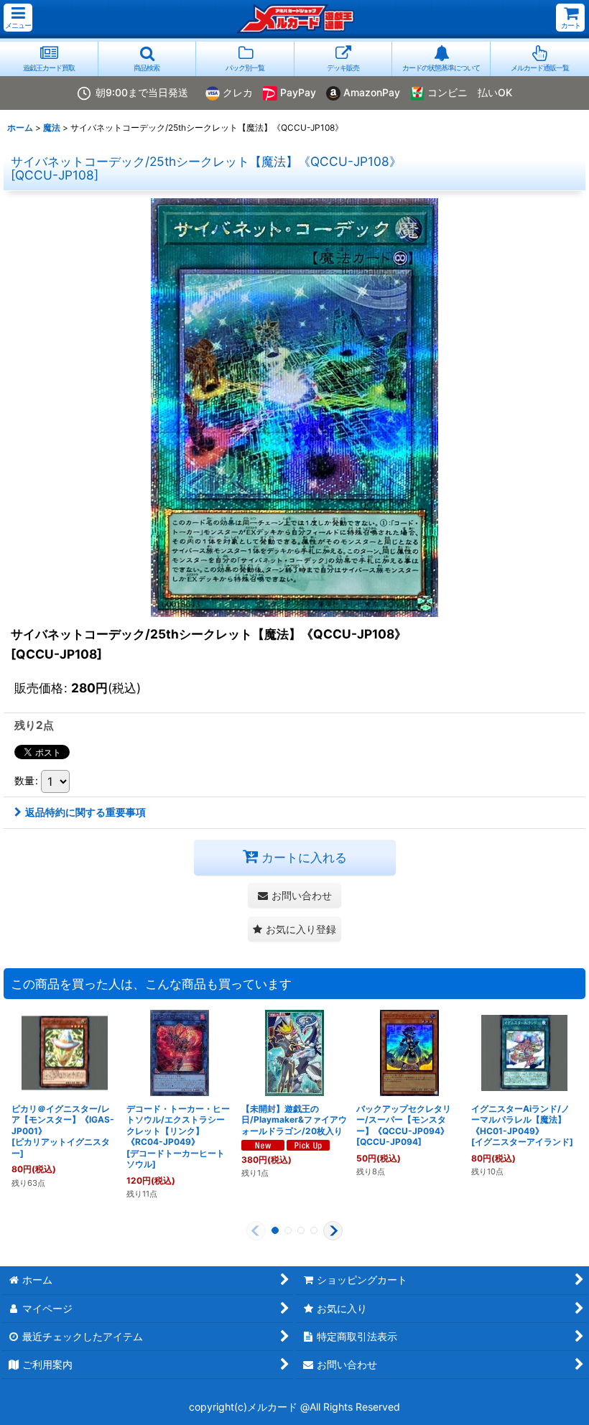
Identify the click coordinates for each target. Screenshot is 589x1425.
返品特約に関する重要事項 (85, 812)
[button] (18, 18)
